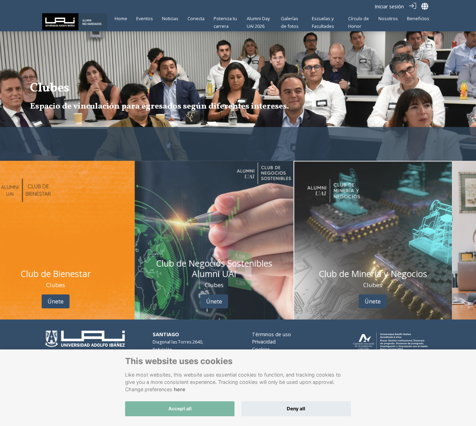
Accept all (180, 408)
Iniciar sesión (389, 6)
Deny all (296, 408)
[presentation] (9, 229)
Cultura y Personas (397, 273)
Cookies (261, 349)
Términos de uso (271, 334)
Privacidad (264, 341)
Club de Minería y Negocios (238, 273)
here (179, 389)
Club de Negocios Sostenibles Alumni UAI (79, 268)
